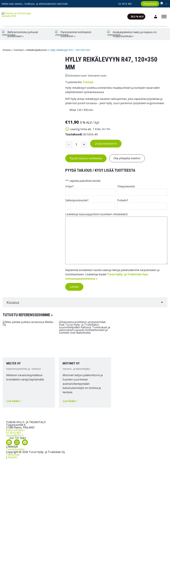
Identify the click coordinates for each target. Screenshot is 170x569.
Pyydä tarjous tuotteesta (86, 158)
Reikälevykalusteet (36, 49)
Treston (88, 82)
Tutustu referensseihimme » (28, 315)
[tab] (85, 302)
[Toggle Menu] (164, 16)
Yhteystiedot (150, 3)
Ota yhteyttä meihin (127, 158)
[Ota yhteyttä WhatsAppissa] (136, 3)
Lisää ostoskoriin (106, 143)
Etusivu (7, 49)
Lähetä (74, 287)
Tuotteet (18, 49)
